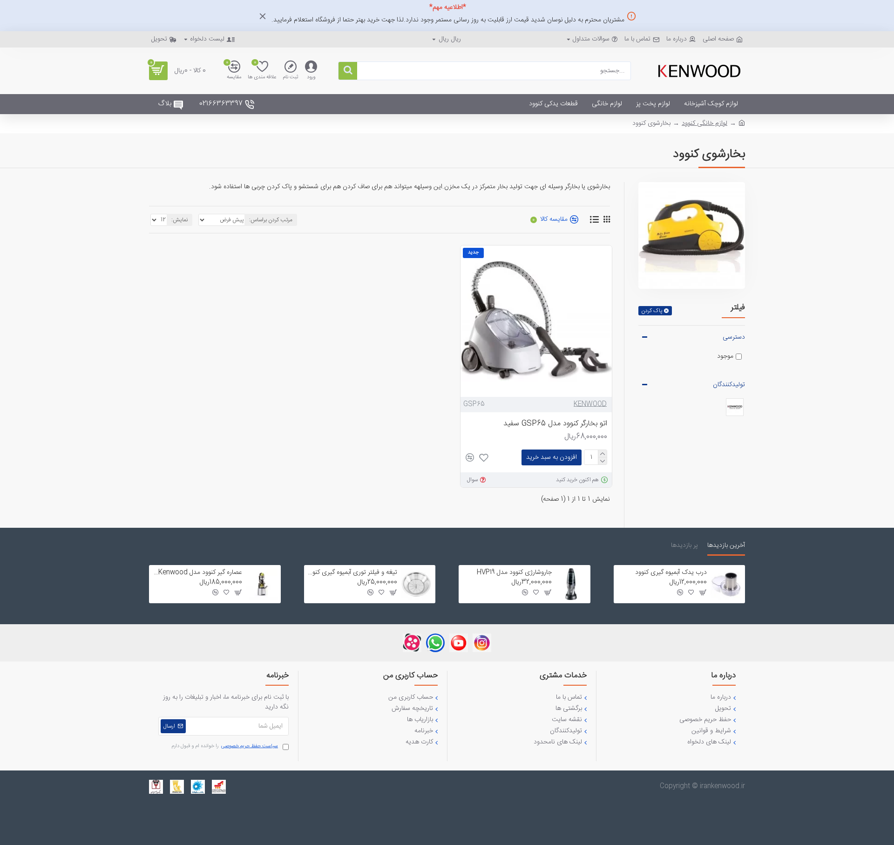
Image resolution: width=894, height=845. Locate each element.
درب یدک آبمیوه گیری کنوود (671, 572)
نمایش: (179, 220)
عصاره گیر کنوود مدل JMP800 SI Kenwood (197, 572)
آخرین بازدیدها (726, 546)
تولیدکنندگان (729, 384)
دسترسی (734, 337)
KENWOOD (590, 404)
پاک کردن (651, 310)
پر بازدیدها (684, 546)
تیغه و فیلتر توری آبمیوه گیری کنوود (352, 572)
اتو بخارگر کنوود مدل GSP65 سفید (555, 424)
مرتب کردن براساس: (270, 220)
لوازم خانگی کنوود (704, 124)
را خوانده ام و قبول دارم (224, 746)
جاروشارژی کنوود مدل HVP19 (514, 572)
